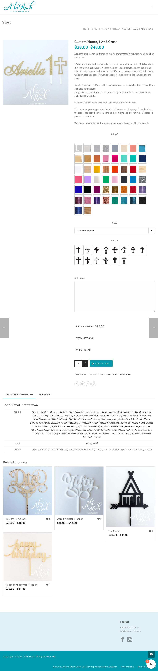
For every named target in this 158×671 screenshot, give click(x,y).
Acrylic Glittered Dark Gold (112, 426)
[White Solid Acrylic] (78, 169)
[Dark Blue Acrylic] (78, 189)
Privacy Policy (127, 666)
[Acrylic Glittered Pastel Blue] (124, 200)
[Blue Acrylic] (133, 179)
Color (114, 134)
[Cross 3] (142, 250)
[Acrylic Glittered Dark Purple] (96, 200)
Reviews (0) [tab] (45, 394)
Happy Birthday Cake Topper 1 (22, 585)
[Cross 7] (106, 260)
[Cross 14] (124, 250)
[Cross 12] (106, 250)
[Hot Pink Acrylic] (115, 158)
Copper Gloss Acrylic (78, 415)
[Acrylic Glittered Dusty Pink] (78, 200)
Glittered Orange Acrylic (136, 426)
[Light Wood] (87, 169)
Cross (114, 240)
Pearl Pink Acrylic (102, 422)
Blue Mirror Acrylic (143, 412)
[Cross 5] (87, 260)
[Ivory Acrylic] (124, 148)
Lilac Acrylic (56, 422)
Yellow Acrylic (87, 419)
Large (88, 443)
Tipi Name (113, 531)
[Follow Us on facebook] (122, 639)
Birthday (115, 29)
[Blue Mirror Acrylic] (142, 148)
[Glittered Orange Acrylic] (124, 189)
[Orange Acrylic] (115, 169)
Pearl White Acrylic (70, 422)
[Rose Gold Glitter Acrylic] (106, 200)
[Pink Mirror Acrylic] (106, 158)
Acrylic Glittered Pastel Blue (70, 433)
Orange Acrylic (114, 419)
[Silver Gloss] (96, 148)
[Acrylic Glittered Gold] (106, 189)
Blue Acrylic (133, 422)
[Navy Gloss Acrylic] (142, 158)
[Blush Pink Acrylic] (133, 148)
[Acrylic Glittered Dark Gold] (115, 189)
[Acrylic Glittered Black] (142, 200)
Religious (126, 374)
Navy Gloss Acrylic (41, 419)
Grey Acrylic (99, 412)
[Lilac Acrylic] (87, 179)
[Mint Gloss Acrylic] (124, 158)
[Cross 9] (124, 260)
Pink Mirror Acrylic (97, 415)
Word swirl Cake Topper (70, 519)
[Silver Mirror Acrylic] (87, 148)
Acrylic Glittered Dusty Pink (80, 430)
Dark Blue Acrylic (45, 426)
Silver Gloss (68, 412)
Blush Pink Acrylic (125, 412)
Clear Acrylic (37, 412)
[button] (62, 45)
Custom (118, 374)
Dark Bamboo (94, 437)
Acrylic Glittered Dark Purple (124, 430)
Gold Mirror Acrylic (41, 415)
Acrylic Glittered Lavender (55, 430)
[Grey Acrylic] (115, 148)
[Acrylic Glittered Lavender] (142, 189)
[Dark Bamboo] (87, 210)
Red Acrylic (138, 419)
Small (95, 443)
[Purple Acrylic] (96, 189)
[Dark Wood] (124, 169)
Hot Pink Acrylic (114, 415)
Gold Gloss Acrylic (59, 415)
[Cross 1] (78, 250)
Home (86, 29)
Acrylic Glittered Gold (90, 426)
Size (114, 223)
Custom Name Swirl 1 (17, 519)
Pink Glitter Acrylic (102, 430)
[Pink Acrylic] (78, 179)
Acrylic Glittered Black (121, 433)
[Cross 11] (96, 250)
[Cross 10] (87, 250)
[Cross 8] (115, 260)
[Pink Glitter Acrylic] (87, 200)
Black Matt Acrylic (118, 422)
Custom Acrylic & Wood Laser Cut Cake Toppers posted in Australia (85, 666)
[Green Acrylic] (106, 179)
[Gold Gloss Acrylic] (87, 158)
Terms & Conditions (147, 666)
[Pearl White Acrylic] (96, 179)
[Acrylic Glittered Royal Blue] (78, 210)
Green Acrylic (86, 422)
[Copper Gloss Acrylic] (96, 158)
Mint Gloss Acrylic (130, 415)
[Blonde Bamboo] (142, 169)
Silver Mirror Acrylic (53, 412)
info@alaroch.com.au (130, 631)
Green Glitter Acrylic (49, 433)
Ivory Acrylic (110, 412)
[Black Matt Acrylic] (124, 179)
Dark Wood (126, 419)
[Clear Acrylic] (78, 148)
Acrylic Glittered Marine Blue (97, 433)
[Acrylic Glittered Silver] (142, 179)
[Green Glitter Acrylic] (115, 200)
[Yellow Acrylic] (96, 169)
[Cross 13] (115, 250)
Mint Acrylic (145, 415)
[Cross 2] (133, 250)
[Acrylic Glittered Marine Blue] (133, 200)
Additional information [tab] (19, 394)
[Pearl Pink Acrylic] (115, 179)
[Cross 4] (78, 260)
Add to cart (102, 363)
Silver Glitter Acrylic (84, 412)
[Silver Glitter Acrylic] (106, 148)
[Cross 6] (96, 260)
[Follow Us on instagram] (129, 639)
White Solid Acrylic (59, 419)
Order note (79, 278)
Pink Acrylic (44, 422)
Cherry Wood (100, 419)
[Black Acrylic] (87, 189)
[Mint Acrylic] (133, 158)
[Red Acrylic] (133, 169)
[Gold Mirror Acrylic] (78, 158)
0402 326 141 (133, 627)
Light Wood (74, 419)
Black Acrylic (60, 426)
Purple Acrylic (73, 426)
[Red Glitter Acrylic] (133, 189)
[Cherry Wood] (106, 169)
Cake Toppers (99, 29)
